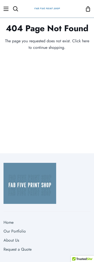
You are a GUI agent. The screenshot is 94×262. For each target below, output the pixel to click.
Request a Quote (18, 249)
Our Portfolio (15, 231)
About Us (11, 240)
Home (9, 222)
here (85, 41)
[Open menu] (4, 9)
